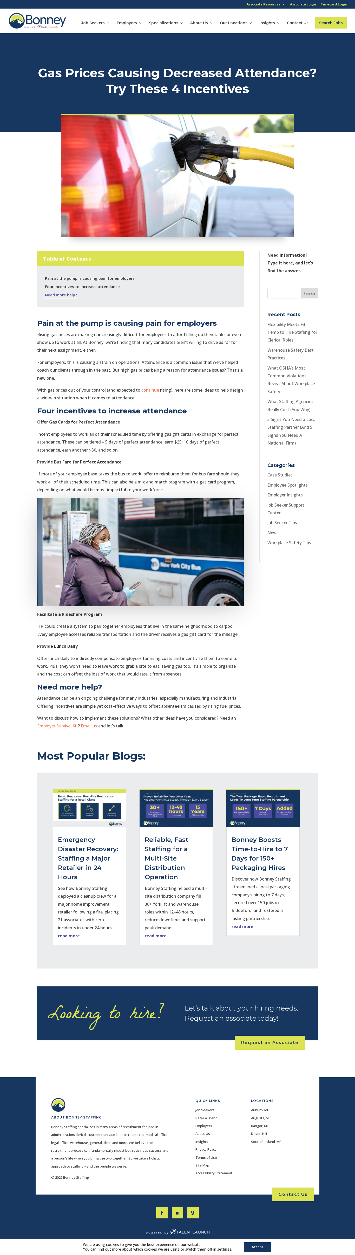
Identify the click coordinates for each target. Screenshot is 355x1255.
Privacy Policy (205, 1149)
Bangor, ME (260, 1125)
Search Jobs (331, 23)
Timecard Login (334, 4)
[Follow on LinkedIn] (177, 1212)
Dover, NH (259, 1133)
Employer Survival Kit (57, 726)
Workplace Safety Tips (289, 542)
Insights (267, 23)
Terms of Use (206, 1157)
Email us (89, 726)
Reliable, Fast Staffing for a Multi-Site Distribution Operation (166, 858)
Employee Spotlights (287, 485)
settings (224, 1249)
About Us (199, 23)
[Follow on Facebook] (162, 1212)
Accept (257, 1246)
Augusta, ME (261, 1118)
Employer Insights (285, 495)
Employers (127, 23)
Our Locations (233, 23)
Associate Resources (263, 4)
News (273, 533)
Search (309, 293)
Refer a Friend (206, 1118)
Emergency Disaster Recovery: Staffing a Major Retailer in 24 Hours (88, 858)
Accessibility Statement (213, 1173)
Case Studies (280, 475)
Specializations (163, 23)
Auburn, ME (260, 1110)
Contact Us (297, 23)
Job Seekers (93, 23)
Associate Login (303, 4)
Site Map (202, 1165)
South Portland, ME (266, 1141)
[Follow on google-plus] (193, 1212)
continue (150, 390)
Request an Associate (270, 1042)
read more (69, 936)
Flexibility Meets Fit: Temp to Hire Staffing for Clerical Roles (292, 332)
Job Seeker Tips (282, 523)
